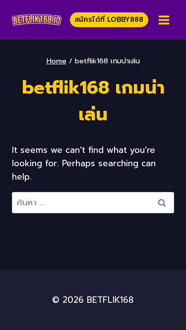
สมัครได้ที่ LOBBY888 (108, 19)
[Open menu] (163, 20)
